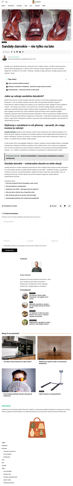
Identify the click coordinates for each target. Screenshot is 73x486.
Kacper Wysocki (15, 57)
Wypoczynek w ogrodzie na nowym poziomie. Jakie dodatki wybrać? (39, 323)
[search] (70, 2)
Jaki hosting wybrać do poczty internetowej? (21, 195)
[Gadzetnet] (36, 2)
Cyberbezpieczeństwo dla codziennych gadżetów (22, 198)
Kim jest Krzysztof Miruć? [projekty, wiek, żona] (22, 183)
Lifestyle (32, 293)
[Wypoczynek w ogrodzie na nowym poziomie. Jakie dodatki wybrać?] (25, 322)
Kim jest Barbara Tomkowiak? (16, 186)
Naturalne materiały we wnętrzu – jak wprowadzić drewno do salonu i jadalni (39, 305)
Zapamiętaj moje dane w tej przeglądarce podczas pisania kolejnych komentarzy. (25, 245)
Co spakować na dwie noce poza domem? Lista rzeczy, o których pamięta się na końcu (39, 314)
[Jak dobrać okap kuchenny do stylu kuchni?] (19, 348)
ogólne (4, 42)
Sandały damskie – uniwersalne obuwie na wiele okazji (23, 89)
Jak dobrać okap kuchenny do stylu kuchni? (17, 361)
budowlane (33, 320)
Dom (31, 302)
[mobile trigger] (3, 2)
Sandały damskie (10, 132)
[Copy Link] (22, 52)
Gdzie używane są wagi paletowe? (50, 394)
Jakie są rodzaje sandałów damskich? (18, 83)
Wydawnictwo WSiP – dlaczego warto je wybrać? (22, 189)
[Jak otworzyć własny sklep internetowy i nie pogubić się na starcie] (25, 296)
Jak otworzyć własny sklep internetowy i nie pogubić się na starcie (38, 296)
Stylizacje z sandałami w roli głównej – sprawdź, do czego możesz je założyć (29, 86)
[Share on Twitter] (14, 52)
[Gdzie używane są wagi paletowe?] (54, 380)
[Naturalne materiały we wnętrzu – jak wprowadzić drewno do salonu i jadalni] (25, 305)
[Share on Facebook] (11, 52)
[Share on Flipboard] (17, 52)
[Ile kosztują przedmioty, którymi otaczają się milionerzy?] (19, 380)
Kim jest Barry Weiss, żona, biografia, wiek (20, 192)
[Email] (20, 52)
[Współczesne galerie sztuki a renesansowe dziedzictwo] (54, 348)
